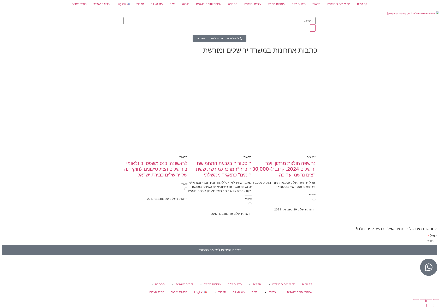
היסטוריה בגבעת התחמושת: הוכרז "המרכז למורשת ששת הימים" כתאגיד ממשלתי (223, 169)
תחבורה (233, 4)
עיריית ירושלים (252, 4)
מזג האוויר (157, 4)
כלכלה (185, 4)
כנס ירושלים (299, 4)
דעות (172, 4)
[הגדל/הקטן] (436, 300)
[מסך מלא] (429, 300)
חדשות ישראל (101, 4)
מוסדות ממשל (276, 4)
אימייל (433, 235)
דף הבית (362, 4)
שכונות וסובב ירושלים (208, 4)
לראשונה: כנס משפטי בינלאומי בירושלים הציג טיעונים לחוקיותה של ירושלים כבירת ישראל (155, 169)
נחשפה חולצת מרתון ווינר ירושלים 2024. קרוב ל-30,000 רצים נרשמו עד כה (284, 169)
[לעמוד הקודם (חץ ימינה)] (436, 305)
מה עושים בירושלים (338, 4)
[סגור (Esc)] (416, 300)
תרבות (140, 4)
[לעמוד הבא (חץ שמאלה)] (429, 305)
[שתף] (423, 300)
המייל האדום (79, 4)
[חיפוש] (313, 28)
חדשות (316, 4)
